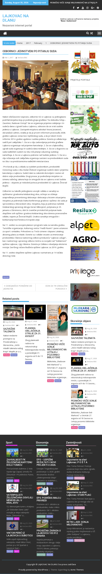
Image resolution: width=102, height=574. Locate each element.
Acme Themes (77, 569)
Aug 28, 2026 (10, 322)
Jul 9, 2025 (56, 521)
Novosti (6, 277)
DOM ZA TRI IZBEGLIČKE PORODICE (56, 287)
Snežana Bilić (22, 58)
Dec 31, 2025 (57, 450)
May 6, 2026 (87, 512)
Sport (17, 481)
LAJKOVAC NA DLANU (16, 18)
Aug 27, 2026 (32, 321)
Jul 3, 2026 (87, 450)
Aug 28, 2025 (57, 488)
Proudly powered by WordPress (33, 569)
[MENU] (99, 33)
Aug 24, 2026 (27, 450)
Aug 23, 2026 (27, 523)
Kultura (6, 355)
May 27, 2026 (88, 483)
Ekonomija (41, 484)
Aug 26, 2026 (54, 337)
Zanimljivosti (79, 478)
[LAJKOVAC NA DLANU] (5, 33)
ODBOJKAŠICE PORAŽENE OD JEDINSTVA (17, 287)
